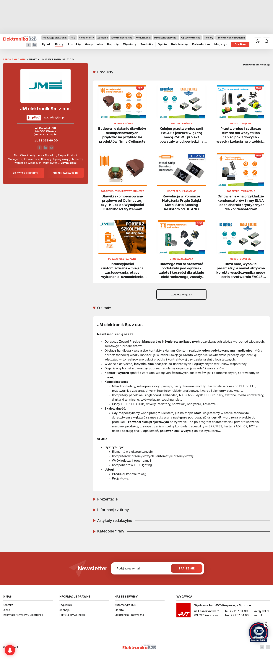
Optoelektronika (190, 37)
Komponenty (86, 37)
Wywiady (129, 44)
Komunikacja (143, 37)
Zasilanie (102, 37)
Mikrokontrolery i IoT (166, 37)
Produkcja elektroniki (55, 37)
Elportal (119, 610)
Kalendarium (201, 44)
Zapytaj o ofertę (25, 172)
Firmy (59, 44)
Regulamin (65, 605)
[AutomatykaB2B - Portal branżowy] (20, 38)
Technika (146, 44)
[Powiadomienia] (10, 650)
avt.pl (258, 615)
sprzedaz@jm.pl (54, 117)
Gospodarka (94, 44)
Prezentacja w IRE (65, 172)
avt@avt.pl (261, 611)
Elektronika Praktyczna (129, 614)
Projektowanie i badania (231, 37)
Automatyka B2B (125, 605)
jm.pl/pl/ (34, 117)
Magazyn (220, 44)
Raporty (113, 44)
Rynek (46, 44)
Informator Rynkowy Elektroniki (23, 614)
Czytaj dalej (69, 162)
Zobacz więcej (181, 294)
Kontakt (8, 605)
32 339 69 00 (48, 140)
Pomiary (208, 37)
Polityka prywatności (72, 614)
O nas (6, 610)
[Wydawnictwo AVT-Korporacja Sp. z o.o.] (183, 611)
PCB (73, 37)
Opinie (162, 44)
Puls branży (179, 44)
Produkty (74, 44)
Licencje (64, 610)
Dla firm (240, 44)
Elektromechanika (121, 37)
